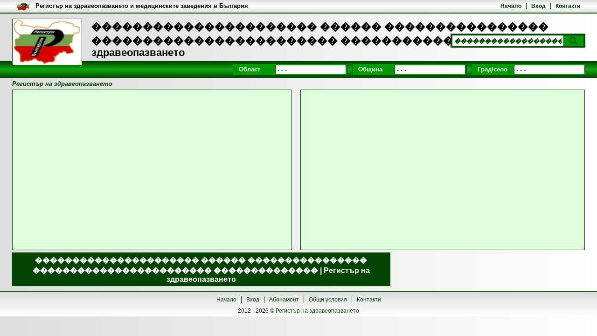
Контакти (567, 6)
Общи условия (328, 299)
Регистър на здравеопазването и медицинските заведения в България (141, 5)
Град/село (492, 69)
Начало (510, 6)
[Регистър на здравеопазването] (47, 42)
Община (370, 69)
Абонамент (284, 299)
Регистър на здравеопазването (317, 311)
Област (249, 69)
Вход (538, 6)
